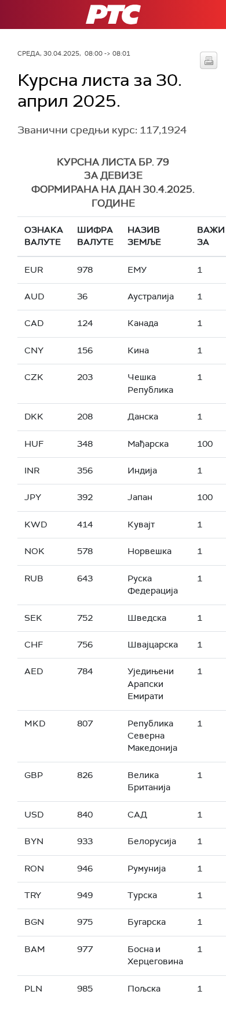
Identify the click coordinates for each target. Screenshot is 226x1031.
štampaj (208, 60)
